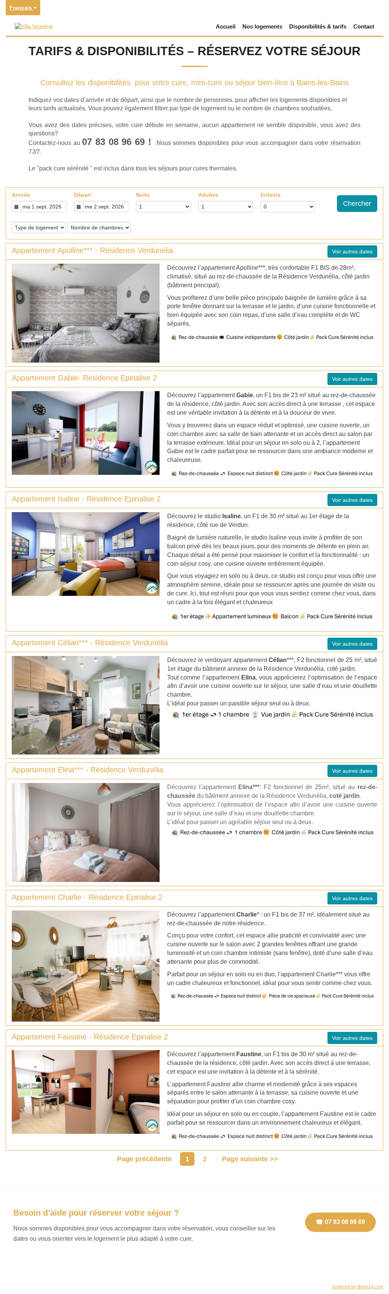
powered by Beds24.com (357, 1286)
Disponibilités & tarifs (317, 26)
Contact (363, 26)
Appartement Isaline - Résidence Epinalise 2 (86, 499)
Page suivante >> (250, 1159)
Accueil (226, 26)
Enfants (271, 195)
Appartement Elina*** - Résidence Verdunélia (87, 770)
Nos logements (262, 26)
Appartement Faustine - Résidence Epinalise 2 (90, 1037)
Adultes (208, 195)
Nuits (143, 195)
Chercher (357, 203)
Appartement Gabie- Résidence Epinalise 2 (84, 378)
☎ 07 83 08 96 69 (340, 1222)
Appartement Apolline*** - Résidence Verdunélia (92, 250)
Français (21, 8)
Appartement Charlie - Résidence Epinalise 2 (87, 897)
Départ (82, 195)
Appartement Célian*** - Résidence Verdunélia (90, 642)
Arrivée (21, 195)
